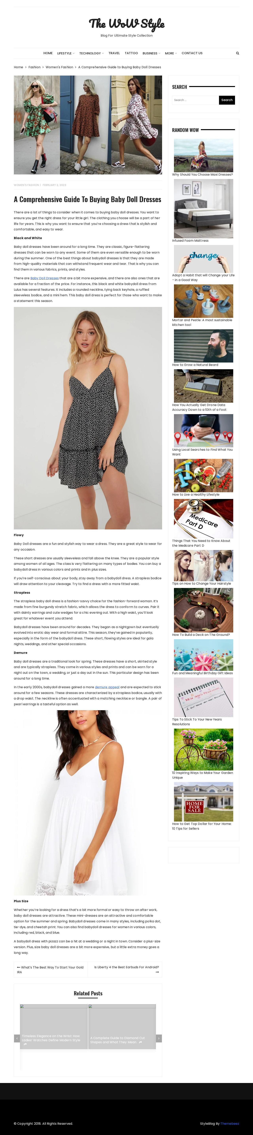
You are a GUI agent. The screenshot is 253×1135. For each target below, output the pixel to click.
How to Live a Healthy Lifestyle (196, 494)
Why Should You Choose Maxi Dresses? (202, 174)
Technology (90, 53)
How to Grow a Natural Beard (195, 365)
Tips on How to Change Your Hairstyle (201, 583)
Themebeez (229, 1123)
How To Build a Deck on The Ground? (201, 634)
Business (150, 53)
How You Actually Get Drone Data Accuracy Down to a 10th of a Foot (199, 407)
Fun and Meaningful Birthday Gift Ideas (202, 673)
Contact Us (192, 53)
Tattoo (131, 53)
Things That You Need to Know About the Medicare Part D (201, 543)
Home (48, 53)
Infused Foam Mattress (190, 240)
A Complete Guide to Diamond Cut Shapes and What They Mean (117, 1040)
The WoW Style (126, 23)
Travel (114, 53)
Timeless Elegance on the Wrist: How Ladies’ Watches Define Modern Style (51, 1038)
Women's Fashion (26, 185)
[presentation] (17, 1038)
